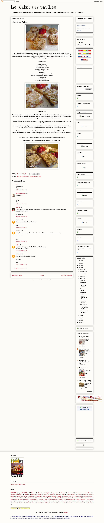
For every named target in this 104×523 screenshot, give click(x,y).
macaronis (19, 498)
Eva (16, 184)
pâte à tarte (27, 502)
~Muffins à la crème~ (83, 293)
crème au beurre (68, 501)
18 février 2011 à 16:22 (21, 227)
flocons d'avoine (34, 176)
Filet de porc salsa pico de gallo (88, 372)
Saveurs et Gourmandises (85, 380)
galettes (55, 499)
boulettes (81, 496)
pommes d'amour (71, 499)
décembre (82, 269)
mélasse (60, 499)
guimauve (13, 498)
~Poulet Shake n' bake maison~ (18, 484)
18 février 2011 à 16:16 (21, 216)
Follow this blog (84, 409)
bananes (58, 494)
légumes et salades (71, 494)
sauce (88, 499)
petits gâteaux (21, 502)
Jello (63, 494)
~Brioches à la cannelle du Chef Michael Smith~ (84, 307)
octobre (82, 274)
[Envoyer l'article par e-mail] (29, 174)
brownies (65, 498)
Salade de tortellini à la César (88, 352)
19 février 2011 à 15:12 (21, 265)
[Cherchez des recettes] (82, 328)
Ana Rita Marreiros (20, 193)
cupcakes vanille (33, 499)
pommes (45, 494)
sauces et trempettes (42, 498)
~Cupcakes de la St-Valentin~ (84, 311)
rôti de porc (33, 502)
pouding (28, 498)
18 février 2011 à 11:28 (21, 204)
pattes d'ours (14, 502)
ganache (91, 501)
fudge (50, 499)
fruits (46, 499)
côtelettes (41, 499)
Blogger (85, 61)
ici (52, 58)
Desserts (27, 176)
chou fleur (61, 501)
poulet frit (34, 498)
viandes (17, 501)
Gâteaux (24, 492)
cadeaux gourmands (77, 498)
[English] (82, 51)
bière (48, 501)
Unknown (18, 220)
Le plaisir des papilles (33, 7)
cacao (51, 501)
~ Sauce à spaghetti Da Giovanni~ (83, 297)
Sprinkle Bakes (82, 360)
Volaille (39, 494)
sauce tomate (54, 502)
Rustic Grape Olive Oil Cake (84, 362)
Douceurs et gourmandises (83, 493)
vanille (59, 496)
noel (65, 499)
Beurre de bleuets (87, 339)
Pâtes (32, 493)
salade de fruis (40, 502)
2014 (80, 261)
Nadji (17, 245)
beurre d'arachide (41, 501)
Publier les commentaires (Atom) (45, 280)
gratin (90, 496)
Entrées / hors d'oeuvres (21, 496)
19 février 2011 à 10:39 (21, 250)
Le (83, 61)
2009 (80, 320)
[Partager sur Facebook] (37, 174)
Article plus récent (17, 275)
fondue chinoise (85, 501)
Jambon (31, 496)
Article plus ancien (66, 275)
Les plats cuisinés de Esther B (83, 337)
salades (79, 494)
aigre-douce (29, 501)
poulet (26, 494)
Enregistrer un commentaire (20, 268)
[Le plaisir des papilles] (77, 27)
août (81, 278)
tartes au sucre (81, 502)
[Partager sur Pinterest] (38, 174)
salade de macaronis (81, 499)
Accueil (42, 275)
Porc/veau (33, 494)
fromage (86, 496)
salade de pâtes (47, 502)
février (82, 280)
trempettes (88, 502)
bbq (55, 498)
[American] (79, 51)
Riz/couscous (38, 496)
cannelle (85, 494)
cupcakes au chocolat (76, 501)
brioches (60, 498)
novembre (82, 271)
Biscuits (13, 492)
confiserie (52, 494)
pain (24, 498)
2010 (80, 318)
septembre (82, 276)
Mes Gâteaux (23, 501)
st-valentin (69, 502)
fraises (39, 176)
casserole (26, 499)
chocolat (70, 493)
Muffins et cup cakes (52, 493)
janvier (82, 315)
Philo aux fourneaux (84, 349)
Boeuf (62, 493)
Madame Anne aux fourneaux (83, 368)
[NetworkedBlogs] (84, 407)
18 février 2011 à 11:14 (21, 190)
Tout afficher (89, 391)
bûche (70, 498)
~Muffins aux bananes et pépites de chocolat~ (83, 284)
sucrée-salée (74, 502)
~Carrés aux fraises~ (83, 301)
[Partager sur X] (35, 174)
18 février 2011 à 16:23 (21, 241)
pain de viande (46, 496)
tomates (54, 496)
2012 (80, 265)
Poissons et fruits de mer (68, 496)
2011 (80, 267)
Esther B (18, 207)
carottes (85, 498)
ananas (35, 501)
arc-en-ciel (50, 498)
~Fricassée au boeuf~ (83, 289)
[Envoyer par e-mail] (32, 174)
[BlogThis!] (34, 174)
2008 (80, 322)
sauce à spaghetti (62, 502)
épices (92, 502)
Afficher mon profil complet (84, 45)
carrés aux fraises (21, 176)
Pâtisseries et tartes (16, 494)
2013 (80, 263)
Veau (76, 496)
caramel (55, 501)
